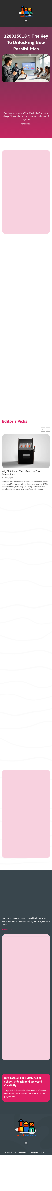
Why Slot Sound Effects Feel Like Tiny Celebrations (21, 473)
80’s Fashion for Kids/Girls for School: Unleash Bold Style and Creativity (23, 1081)
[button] (26, 21)
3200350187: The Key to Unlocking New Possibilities (26, 42)
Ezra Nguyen (8, 478)
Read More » (26, 124)
